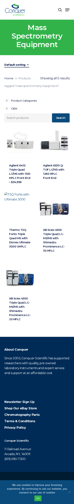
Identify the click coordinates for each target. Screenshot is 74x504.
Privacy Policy (15, 427)
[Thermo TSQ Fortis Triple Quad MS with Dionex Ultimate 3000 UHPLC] (19, 207)
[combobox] (16, 64)
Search (60, 118)
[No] (69, 492)
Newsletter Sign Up (19, 402)
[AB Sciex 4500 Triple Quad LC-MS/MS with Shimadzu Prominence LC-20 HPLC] (19, 276)
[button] (67, 10)
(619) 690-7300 (14, 459)
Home (8, 78)
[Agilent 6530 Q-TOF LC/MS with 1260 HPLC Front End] (53, 143)
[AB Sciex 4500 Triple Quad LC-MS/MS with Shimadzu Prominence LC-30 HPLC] (53, 207)
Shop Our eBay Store (20, 408)
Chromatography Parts (21, 415)
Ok (38, 498)
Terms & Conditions (19, 421)
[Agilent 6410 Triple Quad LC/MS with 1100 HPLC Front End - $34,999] (19, 143)
